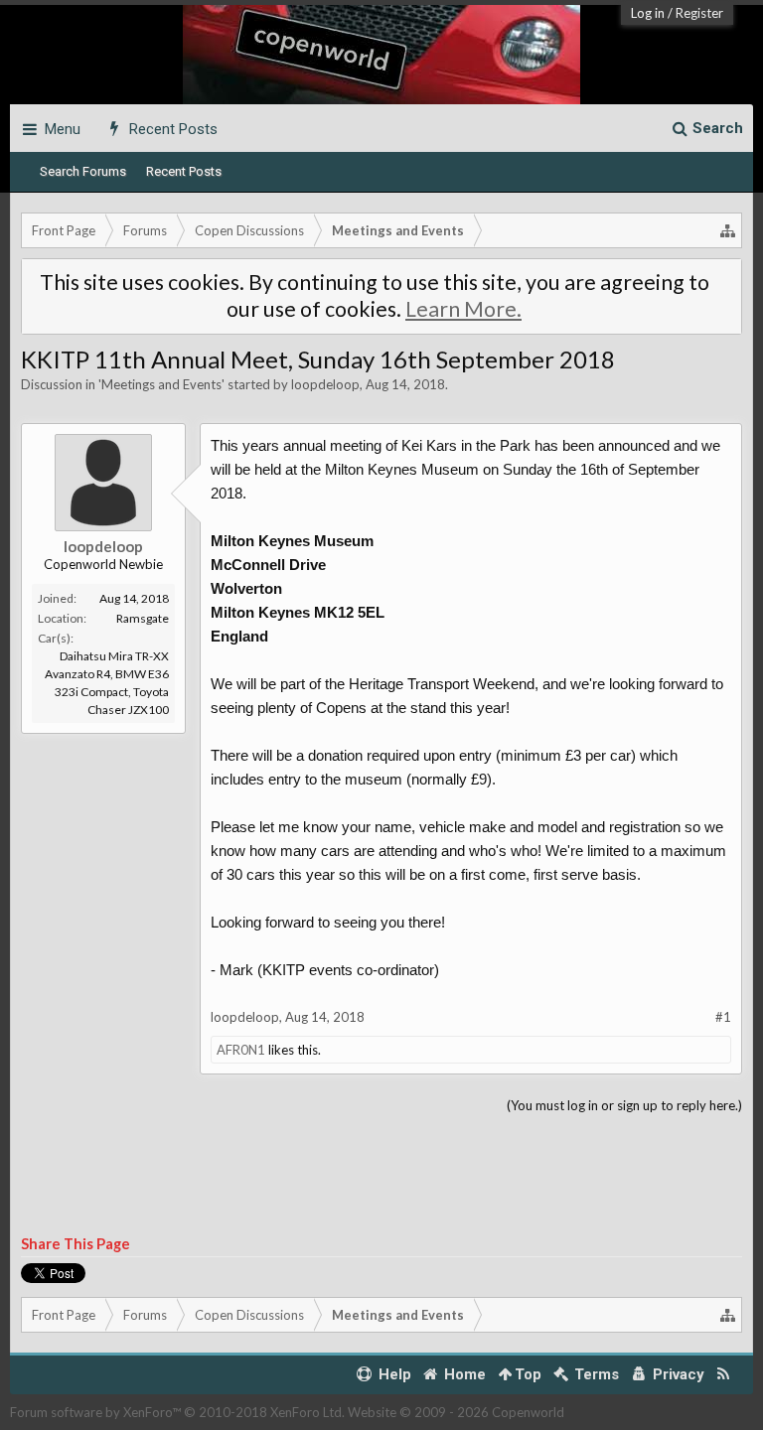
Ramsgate (142, 618)
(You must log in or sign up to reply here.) (624, 1105)
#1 (723, 1017)
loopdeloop (325, 384)
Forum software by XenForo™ (177, 1412)
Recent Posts (184, 171)
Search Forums (83, 171)
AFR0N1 (241, 1050)
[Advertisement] (381, 1175)
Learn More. (463, 309)
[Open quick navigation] (728, 230)
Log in (648, 13)
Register (699, 13)
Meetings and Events (161, 384)
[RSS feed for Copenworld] (723, 1375)
